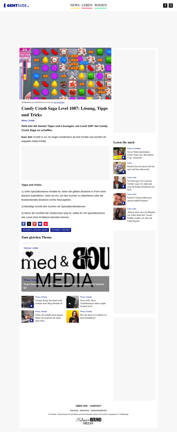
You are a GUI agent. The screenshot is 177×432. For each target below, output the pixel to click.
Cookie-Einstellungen (99, 410)
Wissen (100, 5)
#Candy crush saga (35, 230)
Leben (87, 5)
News (75, 5)
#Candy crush (61, 230)
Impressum (74, 410)
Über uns (82, 406)
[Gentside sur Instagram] (171, 5)
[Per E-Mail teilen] (40, 224)
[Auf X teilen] (29, 224)
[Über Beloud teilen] (46, 224)
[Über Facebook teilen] (23, 224)
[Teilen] (34, 224)
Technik (31, 120)
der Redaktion (59, 102)
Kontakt (95, 406)
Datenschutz (84, 410)
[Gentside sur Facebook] (165, 5)
